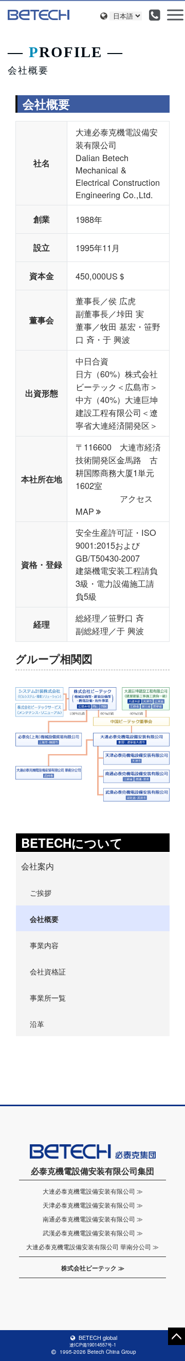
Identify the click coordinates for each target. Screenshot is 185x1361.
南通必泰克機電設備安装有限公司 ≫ (93, 1218)
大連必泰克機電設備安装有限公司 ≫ (93, 1190)
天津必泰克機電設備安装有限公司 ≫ (93, 1204)
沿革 (37, 1024)
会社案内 (37, 866)
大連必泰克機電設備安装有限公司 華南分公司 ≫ (92, 1246)
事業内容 (44, 945)
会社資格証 (48, 971)
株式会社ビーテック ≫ (92, 1267)
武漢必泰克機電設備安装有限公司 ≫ (93, 1232)
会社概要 (44, 919)
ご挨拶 (40, 892)
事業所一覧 (48, 997)
